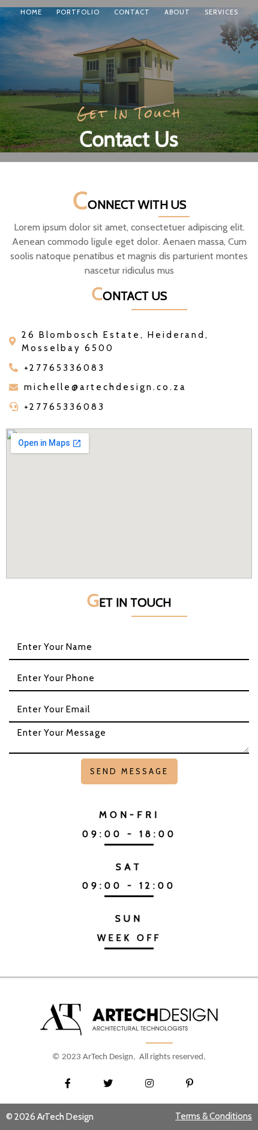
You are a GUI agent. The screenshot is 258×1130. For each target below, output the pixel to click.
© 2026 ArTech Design (50, 1116)
